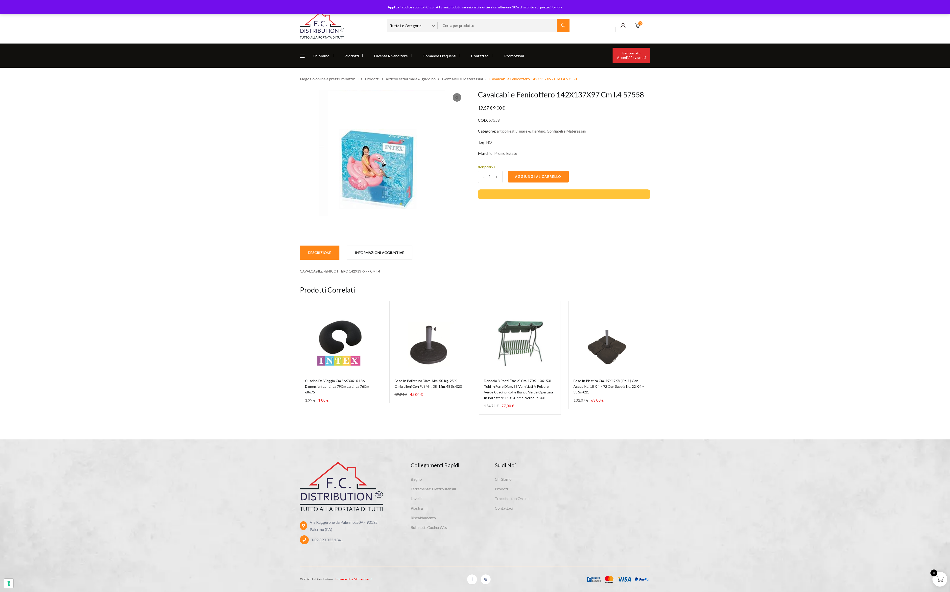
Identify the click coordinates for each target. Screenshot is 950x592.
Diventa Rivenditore (391, 55)
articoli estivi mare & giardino (521, 131)
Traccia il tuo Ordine (512, 498)
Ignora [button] (557, 7)
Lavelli (416, 498)
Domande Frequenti (439, 55)
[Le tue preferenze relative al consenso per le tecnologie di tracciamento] (8, 583)
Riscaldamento (423, 517)
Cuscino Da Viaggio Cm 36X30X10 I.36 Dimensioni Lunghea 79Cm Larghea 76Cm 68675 (337, 386)
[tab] (319, 253)
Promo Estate (505, 153)
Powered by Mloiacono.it (353, 579)
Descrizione (319, 252)
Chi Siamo (321, 55)
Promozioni (514, 55)
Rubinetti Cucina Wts (429, 527)
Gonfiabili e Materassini (566, 131)
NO (489, 142)
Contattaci (480, 55)
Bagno (416, 479)
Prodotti (351, 55)
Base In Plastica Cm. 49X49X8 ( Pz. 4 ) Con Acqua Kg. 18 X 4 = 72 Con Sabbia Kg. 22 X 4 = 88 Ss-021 (608, 386)
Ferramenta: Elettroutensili (433, 488)
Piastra (417, 508)
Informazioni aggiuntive (379, 252)
